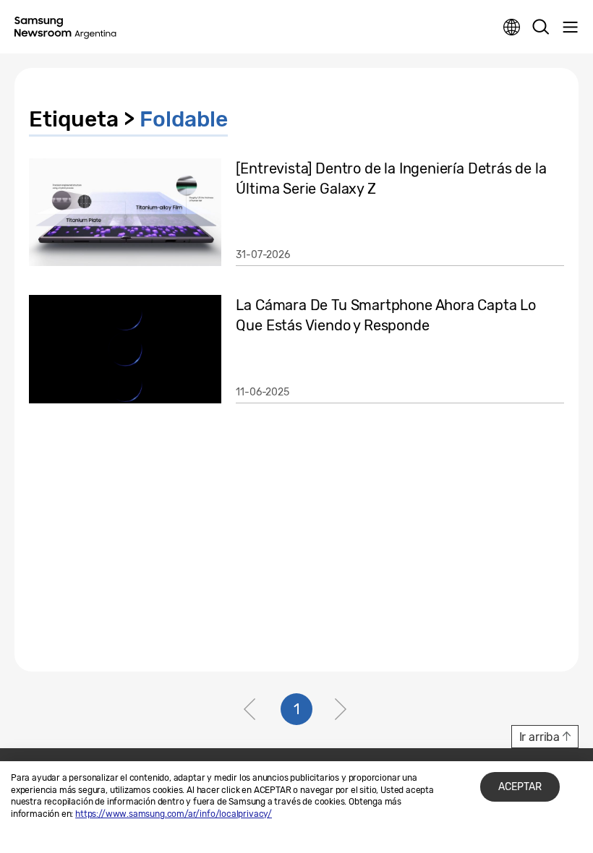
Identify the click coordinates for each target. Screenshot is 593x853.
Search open (540, 27)
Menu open (569, 27)
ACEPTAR (520, 787)
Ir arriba (539, 737)
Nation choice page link (512, 27)
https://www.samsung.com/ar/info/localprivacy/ (173, 814)
